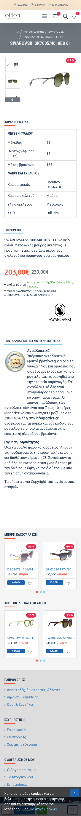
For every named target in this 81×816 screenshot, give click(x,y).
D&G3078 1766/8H (20, 569)
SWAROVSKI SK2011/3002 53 (22, 638)
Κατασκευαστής (34, 31)
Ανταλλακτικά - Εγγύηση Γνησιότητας (33, 340)
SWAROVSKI (56, 31)
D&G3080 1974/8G (58, 569)
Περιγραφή (13, 230)
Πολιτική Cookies (43, 809)
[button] (12, 58)
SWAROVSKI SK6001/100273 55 (61, 638)
